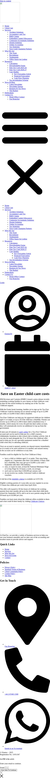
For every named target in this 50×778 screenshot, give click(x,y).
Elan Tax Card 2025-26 (18, 68)
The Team (13, 53)
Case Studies (14, 72)
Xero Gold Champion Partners (20, 49)
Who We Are (9, 51)
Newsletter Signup (16, 86)
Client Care (9, 28)
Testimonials (13, 57)
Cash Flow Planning (21, 78)
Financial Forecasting (22, 76)
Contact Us (9, 95)
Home (7, 26)
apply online (23, 432)
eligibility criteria (18, 479)
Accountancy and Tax (17, 34)
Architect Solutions (16, 32)
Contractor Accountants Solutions (21, 41)
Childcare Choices (37, 501)
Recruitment (13, 55)
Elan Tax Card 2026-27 (18, 70)
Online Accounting (16, 45)
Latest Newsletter (15, 84)
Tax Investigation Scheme (18, 80)
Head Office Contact (17, 97)
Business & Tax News (17, 89)
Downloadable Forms (17, 66)
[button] (25, 152)
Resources (8, 61)
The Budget (13, 91)
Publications (9, 93)
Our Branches (14, 99)
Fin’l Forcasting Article (22, 74)
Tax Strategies (14, 47)
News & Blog (10, 82)
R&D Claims (14, 36)
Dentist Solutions (15, 43)
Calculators (13, 64)
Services (8, 30)
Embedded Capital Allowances (20, 38)
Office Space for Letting (18, 59)
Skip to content (5, 1)
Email (2, 768)
